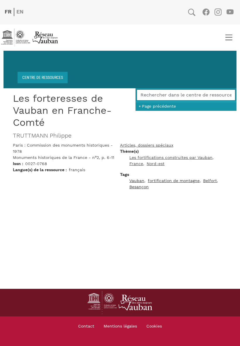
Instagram (218, 12)
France (136, 164)
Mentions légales (120, 326)
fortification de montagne (174, 181)
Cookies (154, 326)
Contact (86, 326)
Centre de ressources (42, 77)
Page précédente (159, 106)
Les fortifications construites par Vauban (170, 158)
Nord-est (155, 164)
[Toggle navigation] (228, 37)
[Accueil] (31, 37)
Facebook (206, 12)
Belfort (210, 181)
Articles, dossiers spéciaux (146, 145)
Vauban (136, 181)
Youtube (230, 12)
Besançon (139, 187)
